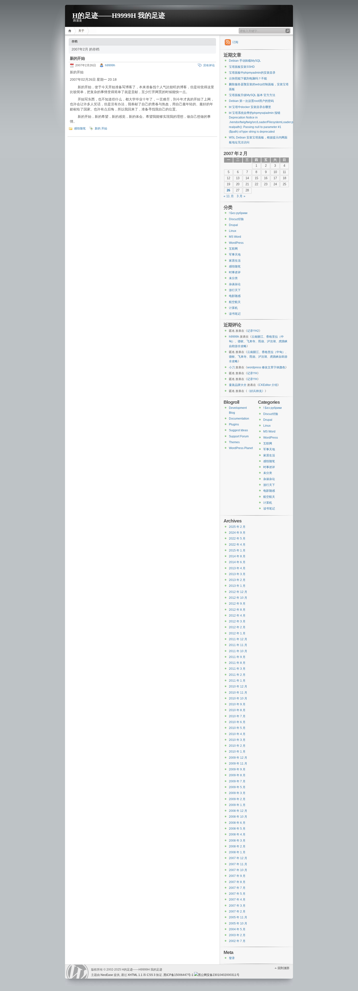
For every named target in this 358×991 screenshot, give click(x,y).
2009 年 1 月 (237, 805)
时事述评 (235, 272)
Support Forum (239, 436)
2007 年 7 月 (237, 888)
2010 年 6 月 (237, 722)
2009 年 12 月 (238, 757)
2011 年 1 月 (237, 680)
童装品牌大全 (237, 385)
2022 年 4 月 (237, 544)
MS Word (235, 236)
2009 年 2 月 (237, 799)
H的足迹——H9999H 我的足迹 (118, 15)
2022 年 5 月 (237, 538)
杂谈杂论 (235, 284)
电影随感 (235, 296)
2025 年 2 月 (237, 527)
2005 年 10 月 (238, 923)
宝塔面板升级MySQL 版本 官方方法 (252, 95)
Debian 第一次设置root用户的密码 (251, 101)
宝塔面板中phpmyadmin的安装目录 (252, 72)
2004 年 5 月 (237, 929)
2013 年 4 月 (237, 568)
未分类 (233, 278)
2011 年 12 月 (238, 639)
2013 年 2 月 (237, 580)
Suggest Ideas (238, 430)
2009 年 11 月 (238, 763)
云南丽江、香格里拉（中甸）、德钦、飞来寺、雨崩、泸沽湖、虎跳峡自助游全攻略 (258, 341)
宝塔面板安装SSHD (242, 67)
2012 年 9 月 (237, 603)
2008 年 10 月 (238, 816)
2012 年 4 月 (237, 615)
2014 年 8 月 (237, 556)
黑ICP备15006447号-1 (178, 975)
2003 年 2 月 (237, 935)
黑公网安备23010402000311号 (218, 975)
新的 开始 (101, 128)
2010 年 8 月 (237, 710)
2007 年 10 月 (238, 870)
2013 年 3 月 (237, 574)
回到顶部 (283, 968)
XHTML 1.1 (135, 975)
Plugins (234, 424)
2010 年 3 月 (237, 740)
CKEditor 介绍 (268, 385)
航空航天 (235, 302)
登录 (232, 958)
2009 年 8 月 (237, 775)
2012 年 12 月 (238, 592)
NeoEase (107, 975)
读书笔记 (235, 313)
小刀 (232, 367)
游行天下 (235, 290)
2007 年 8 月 (237, 882)
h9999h (110, 65)
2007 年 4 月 (237, 899)
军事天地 (235, 254)
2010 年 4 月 (237, 734)
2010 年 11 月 (238, 692)
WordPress (236, 243)
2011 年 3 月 (237, 668)
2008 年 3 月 (237, 840)
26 (228, 190)
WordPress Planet (241, 448)
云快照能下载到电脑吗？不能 (248, 78)
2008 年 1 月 (237, 852)
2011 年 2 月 (237, 675)
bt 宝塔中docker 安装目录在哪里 (250, 107)
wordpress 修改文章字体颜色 (266, 367)
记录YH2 (253, 331)
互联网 (233, 248)
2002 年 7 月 (237, 941)
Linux (232, 231)
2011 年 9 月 (237, 657)
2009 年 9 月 (237, 769)
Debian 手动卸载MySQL (245, 60)
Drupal (233, 225)
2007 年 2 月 (237, 911)
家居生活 (235, 260)
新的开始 (77, 58)
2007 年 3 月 (237, 905)
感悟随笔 (80, 128)
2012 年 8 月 (237, 609)
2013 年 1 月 (237, 586)
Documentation (239, 418)
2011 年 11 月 (238, 645)
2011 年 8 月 (237, 663)
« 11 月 (229, 196)
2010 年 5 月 (237, 728)
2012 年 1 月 (237, 633)
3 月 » (241, 196)
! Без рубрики (238, 213)
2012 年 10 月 (238, 597)
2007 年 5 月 (237, 893)
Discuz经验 (236, 219)
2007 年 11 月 (238, 864)
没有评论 (209, 65)
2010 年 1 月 (237, 751)
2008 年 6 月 (237, 822)
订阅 (235, 42)
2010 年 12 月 (238, 686)
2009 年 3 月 (237, 793)
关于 (81, 30)
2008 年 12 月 (238, 811)
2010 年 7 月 (237, 716)
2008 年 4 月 (237, 834)
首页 (70, 31)
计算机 (233, 308)
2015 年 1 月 (237, 550)
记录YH (252, 373)
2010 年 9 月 (237, 704)
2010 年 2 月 (237, 745)
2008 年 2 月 (237, 846)
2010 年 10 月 (238, 698)
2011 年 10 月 (238, 651)
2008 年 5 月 (237, 828)
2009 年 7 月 (237, 781)
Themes (234, 442)
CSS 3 (151, 975)
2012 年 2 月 (237, 627)
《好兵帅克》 (256, 391)
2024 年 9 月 (237, 532)
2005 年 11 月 (238, 917)
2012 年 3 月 (237, 621)
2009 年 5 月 (237, 787)
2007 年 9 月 (237, 876)
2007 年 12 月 (238, 858)
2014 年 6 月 (237, 562)
